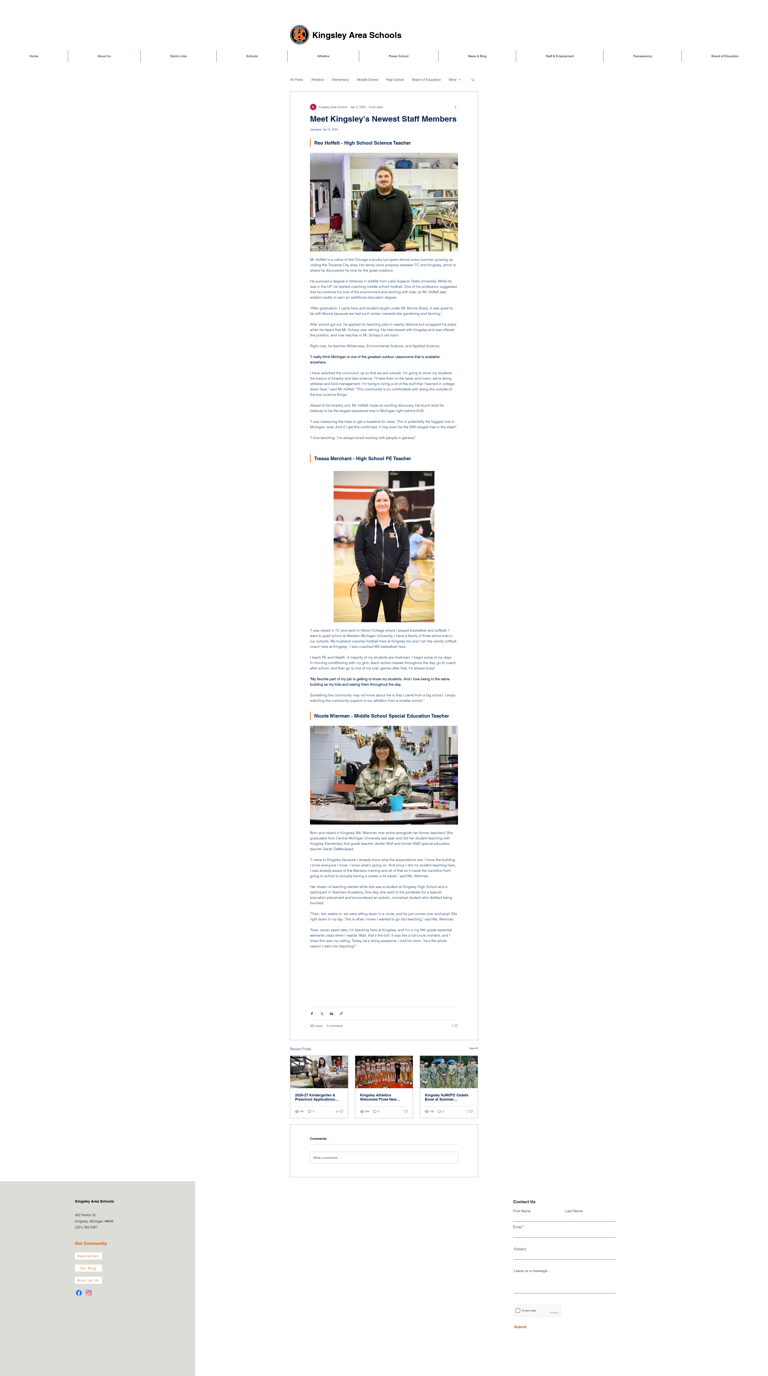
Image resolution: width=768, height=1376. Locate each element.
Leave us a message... (532, 1271)
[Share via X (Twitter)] (322, 1013)
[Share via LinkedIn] (331, 1013)
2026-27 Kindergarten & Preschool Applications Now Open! (315, 1097)
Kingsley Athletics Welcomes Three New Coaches (378, 1097)
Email (517, 1227)
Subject (520, 1249)
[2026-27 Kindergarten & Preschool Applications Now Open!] (319, 1072)
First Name (522, 1211)
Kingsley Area (340, 35)
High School (395, 79)
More (452, 79)
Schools (385, 35)
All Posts (296, 79)
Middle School (367, 79)
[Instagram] (89, 1293)
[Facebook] (79, 1293)
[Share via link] (341, 1013)
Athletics (317, 79)
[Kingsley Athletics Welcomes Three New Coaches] (384, 1072)
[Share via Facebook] (312, 1013)
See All (473, 1048)
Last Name (574, 1211)
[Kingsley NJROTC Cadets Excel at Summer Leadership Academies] (449, 1072)
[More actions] (455, 107)
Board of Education (426, 79)
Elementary (340, 79)
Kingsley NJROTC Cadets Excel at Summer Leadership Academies (446, 1097)
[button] (104, 56)
